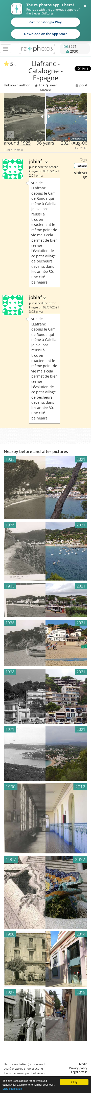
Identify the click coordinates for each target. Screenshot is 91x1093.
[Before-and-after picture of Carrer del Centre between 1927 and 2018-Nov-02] (45, 1015)
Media (83, 1064)
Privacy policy (78, 1068)
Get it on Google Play (45, 22)
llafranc (81, 166)
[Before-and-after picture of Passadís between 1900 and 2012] (45, 818)
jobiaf (83, 85)
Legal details (79, 1072)
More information (12, 1088)
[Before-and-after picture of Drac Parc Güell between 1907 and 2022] (45, 892)
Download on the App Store (45, 34)
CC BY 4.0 (81, 148)
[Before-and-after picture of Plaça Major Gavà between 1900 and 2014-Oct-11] (45, 959)
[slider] (45, 116)
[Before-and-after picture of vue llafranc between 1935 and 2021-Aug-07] (45, 551)
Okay (74, 1082)
